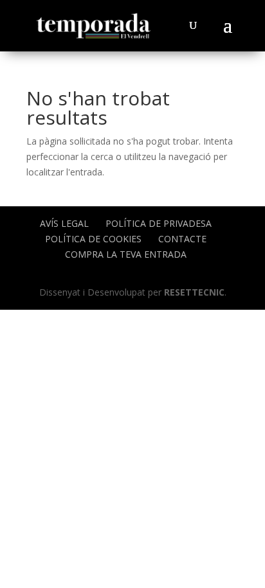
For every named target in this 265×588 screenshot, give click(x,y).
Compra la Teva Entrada (126, 254)
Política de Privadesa (158, 223)
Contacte (182, 239)
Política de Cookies (93, 239)
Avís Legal (64, 223)
